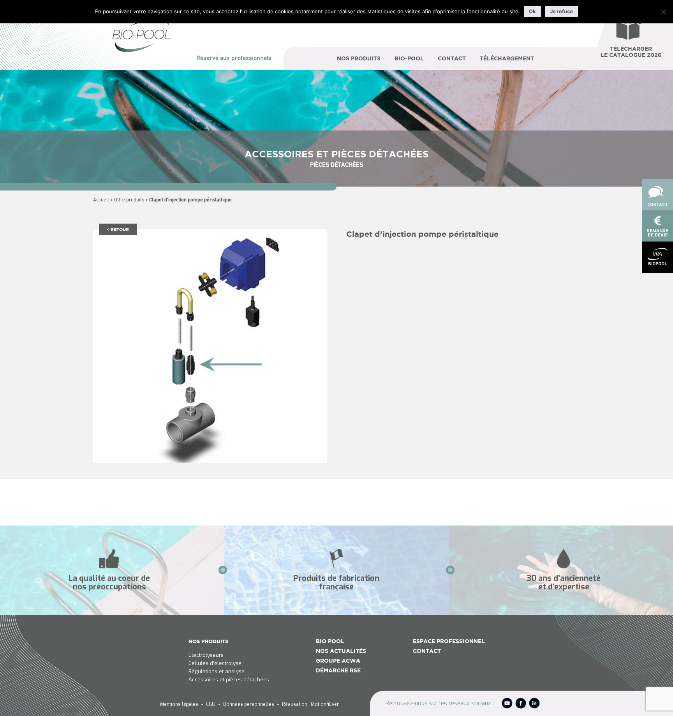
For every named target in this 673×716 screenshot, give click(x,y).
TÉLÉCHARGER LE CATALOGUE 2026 (631, 51)
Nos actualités (341, 651)
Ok (532, 11)
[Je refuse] (663, 12)
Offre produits (129, 200)
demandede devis (657, 233)
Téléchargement (507, 58)
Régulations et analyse (217, 671)
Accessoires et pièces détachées (229, 680)
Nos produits (359, 58)
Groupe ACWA (338, 661)
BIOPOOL (657, 264)
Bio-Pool (409, 58)
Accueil (101, 200)
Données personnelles (248, 704)
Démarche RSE (338, 670)
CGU (210, 704)
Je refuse (561, 11)
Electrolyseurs (206, 655)
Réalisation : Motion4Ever (310, 704)
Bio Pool (330, 641)
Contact (657, 205)
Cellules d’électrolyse (215, 663)
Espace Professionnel (449, 641)
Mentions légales (179, 704)
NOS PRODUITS (208, 641)
